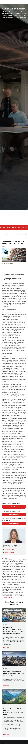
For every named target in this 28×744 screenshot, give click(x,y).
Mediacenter (21, 227)
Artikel (7, 234)
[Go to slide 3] (14, 260)
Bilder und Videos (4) (21, 234)
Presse (14, 227)
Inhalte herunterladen (13, 506)
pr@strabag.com (9, 552)
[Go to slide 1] (12, 260)
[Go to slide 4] (15, 260)
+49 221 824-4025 (9, 549)
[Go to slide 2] (13, 260)
